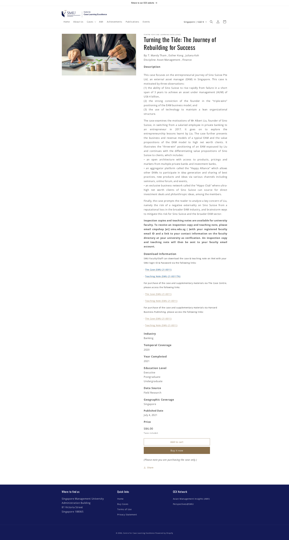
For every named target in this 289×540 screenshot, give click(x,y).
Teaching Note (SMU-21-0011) (161, 300)
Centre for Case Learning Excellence (139, 533)
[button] (91, 22)
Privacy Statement (127, 514)
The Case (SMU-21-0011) (158, 294)
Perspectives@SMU (183, 503)
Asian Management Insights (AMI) (191, 498)
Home (120, 498)
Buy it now (177, 450)
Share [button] (150, 467)
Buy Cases (122, 503)
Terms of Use (124, 509)
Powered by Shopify (164, 533)
